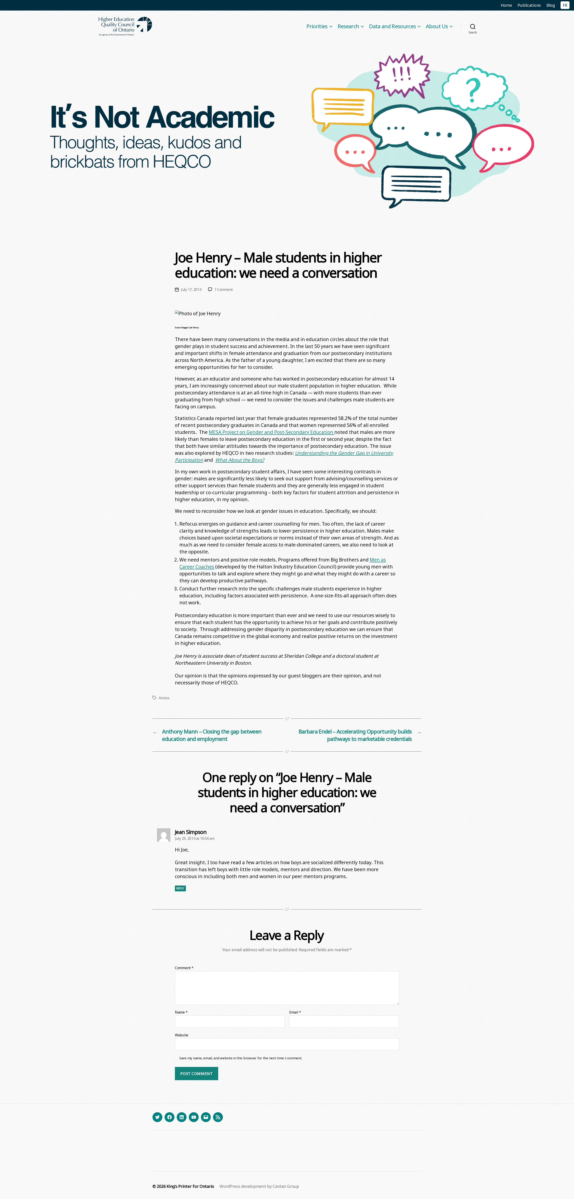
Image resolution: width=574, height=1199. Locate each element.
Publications (529, 5)
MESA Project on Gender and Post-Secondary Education (271, 432)
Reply (180, 888)
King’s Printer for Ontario (190, 1186)
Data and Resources (392, 26)
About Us (437, 26)
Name (181, 1012)
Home (506, 5)
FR (565, 5)
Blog (550, 5)
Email (295, 1012)
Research (348, 26)
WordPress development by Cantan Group (259, 1186)
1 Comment (223, 289)
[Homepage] (125, 26)
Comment (184, 968)
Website (181, 1035)
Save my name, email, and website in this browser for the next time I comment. (240, 1058)
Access (164, 697)
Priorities (317, 26)
